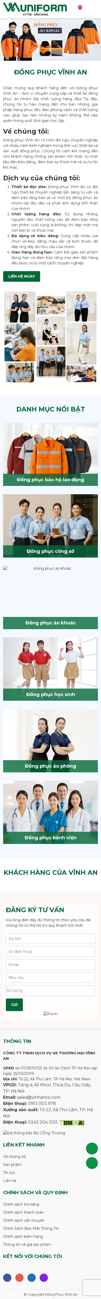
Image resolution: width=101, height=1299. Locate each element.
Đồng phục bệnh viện (51, 838)
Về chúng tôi (14, 1156)
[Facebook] (7, 1277)
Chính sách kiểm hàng (23, 1236)
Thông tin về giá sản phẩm (27, 1244)
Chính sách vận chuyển (24, 1220)
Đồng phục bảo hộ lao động (50, 480)
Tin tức (9, 1172)
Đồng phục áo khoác (50, 623)
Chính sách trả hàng (21, 1204)
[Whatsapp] (31, 1277)
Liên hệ (9, 1180)
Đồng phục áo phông (50, 766)
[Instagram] (19, 1277)
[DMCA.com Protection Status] (71, 1122)
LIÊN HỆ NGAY (21, 276)
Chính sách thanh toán (23, 1212)
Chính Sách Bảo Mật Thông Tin (31, 1228)
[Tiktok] (44, 1277)
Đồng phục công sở (50, 551)
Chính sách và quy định (35, 1192)
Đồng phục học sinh (50, 694)
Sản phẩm (12, 1164)
